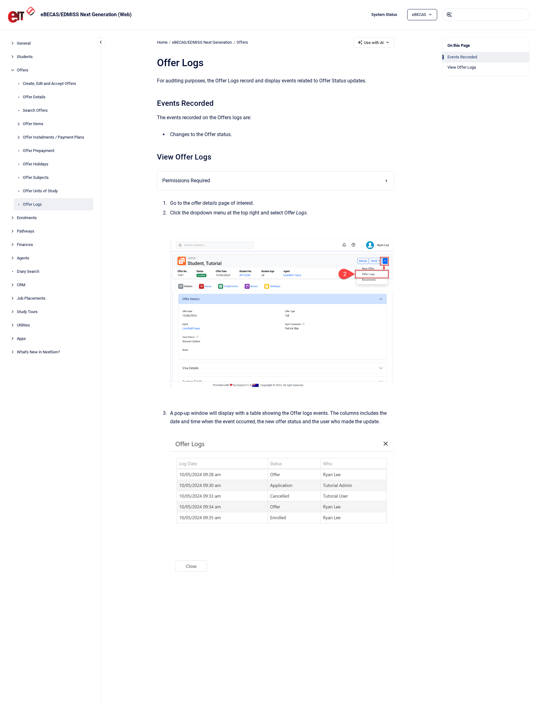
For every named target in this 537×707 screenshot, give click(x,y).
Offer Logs (32, 204)
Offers (22, 70)
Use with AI (374, 42)
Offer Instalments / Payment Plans (53, 137)
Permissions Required (186, 181)
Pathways (25, 231)
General (24, 43)
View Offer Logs (461, 67)
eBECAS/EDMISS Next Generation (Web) (86, 14)
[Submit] (449, 15)
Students (25, 56)
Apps (21, 338)
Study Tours (27, 311)
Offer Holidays (35, 164)
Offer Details (34, 97)
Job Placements (31, 298)
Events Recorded (462, 57)
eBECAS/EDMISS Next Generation (202, 42)
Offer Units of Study (40, 191)
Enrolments (27, 217)
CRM (21, 284)
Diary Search (28, 271)
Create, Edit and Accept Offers (49, 83)
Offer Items (33, 123)
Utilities (23, 325)
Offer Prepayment (38, 150)
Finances (25, 244)
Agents (23, 258)
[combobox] (485, 15)
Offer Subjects (36, 177)
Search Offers (35, 110)
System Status (384, 14)
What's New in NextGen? (38, 352)
